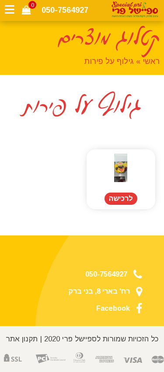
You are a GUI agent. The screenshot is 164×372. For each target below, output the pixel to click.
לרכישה (121, 198)
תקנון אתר (22, 339)
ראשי (151, 61)
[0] (26, 10)
